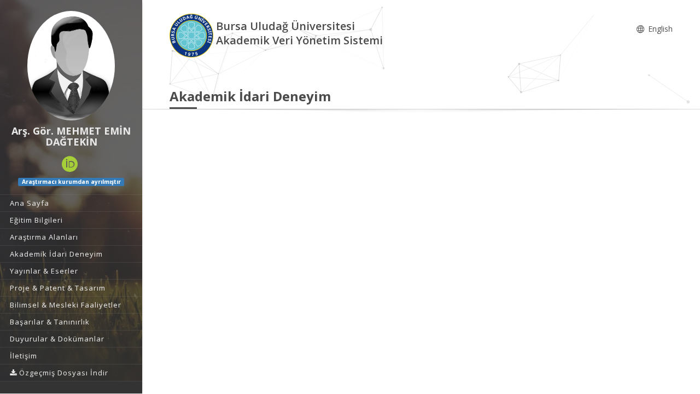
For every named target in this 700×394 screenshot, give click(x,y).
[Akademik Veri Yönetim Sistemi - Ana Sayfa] (193, 35)
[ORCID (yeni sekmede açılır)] (70, 164)
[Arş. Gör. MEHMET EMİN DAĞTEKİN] (71, 65)
